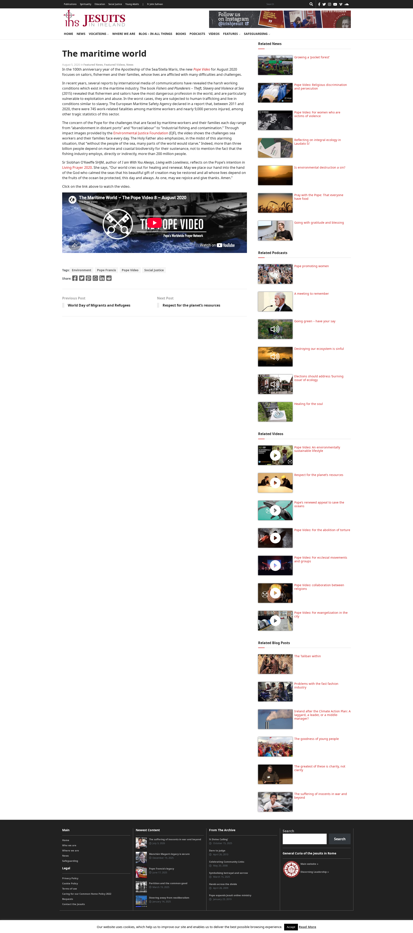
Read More (307, 927)
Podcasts (197, 34)
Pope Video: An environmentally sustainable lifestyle (317, 449)
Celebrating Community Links (226, 861)
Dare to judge (217, 850)
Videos (214, 34)
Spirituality (85, 4)
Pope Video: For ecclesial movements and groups (320, 559)
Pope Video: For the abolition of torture (322, 530)
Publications (70, 4)
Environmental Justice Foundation (140, 133)
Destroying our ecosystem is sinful (319, 349)
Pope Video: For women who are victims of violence (317, 114)
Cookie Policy (70, 883)
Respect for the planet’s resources (191, 305)
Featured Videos (114, 65)
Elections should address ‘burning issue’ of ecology (319, 378)
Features (231, 34)
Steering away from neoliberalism (169, 897)
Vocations (98, 34)
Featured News (93, 65)
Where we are (123, 34)
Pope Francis (106, 270)
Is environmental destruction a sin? (319, 167)
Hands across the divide (223, 884)
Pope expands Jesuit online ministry (230, 895)
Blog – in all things (155, 34)
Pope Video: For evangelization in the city (321, 614)
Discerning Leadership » (315, 871)
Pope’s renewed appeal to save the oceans (319, 504)
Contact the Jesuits (73, 904)
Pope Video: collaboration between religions (319, 587)
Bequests (67, 898)
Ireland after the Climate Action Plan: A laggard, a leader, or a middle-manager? (322, 715)
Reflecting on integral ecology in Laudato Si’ (317, 142)
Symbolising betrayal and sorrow (228, 872)
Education (100, 4)
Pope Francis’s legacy (161, 868)
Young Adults (132, 4)
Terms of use (69, 888)
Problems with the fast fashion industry (316, 685)
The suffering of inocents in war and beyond (320, 796)
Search (288, 831)
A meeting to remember (311, 293)
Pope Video (130, 270)
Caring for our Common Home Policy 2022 (86, 893)
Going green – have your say (314, 321)
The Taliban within (307, 656)
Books (181, 34)
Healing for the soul (308, 404)
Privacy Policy (70, 878)
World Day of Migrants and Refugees (99, 305)
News (81, 34)
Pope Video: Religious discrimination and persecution (320, 86)
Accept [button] (291, 927)
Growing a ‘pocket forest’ (312, 57)
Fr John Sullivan (155, 4)
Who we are (69, 845)
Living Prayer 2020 (77, 167)
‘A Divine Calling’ (218, 839)
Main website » (309, 863)
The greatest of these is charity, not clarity (319, 768)
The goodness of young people (316, 739)
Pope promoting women (311, 266)
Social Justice (115, 4)
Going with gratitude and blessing (319, 222)
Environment (81, 270)
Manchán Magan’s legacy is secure (169, 854)
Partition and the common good (168, 883)
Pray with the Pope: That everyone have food (318, 197)
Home (68, 34)
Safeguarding (256, 34)
